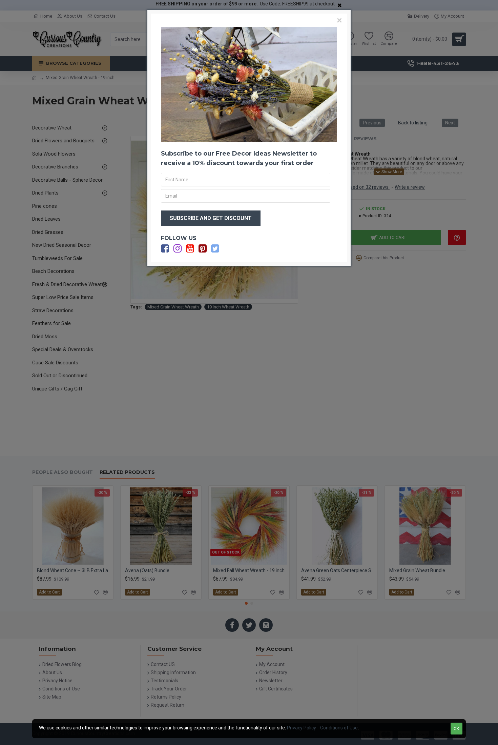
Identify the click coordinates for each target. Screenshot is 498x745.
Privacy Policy (301, 727)
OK (456, 728)
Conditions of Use (339, 727)
